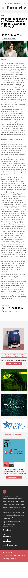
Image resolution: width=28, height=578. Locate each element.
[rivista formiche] (14, 454)
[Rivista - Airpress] (14, 535)
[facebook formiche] (3, 552)
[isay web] (9, 559)
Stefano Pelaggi (6, 29)
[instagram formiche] (9, 552)
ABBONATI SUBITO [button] (14, 363)
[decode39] (14, 540)
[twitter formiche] (6, 552)
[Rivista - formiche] (14, 530)
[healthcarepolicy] (14, 545)
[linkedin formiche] (11, 552)
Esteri (2, 15)
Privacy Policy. (13, 558)
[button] (3, 8)
